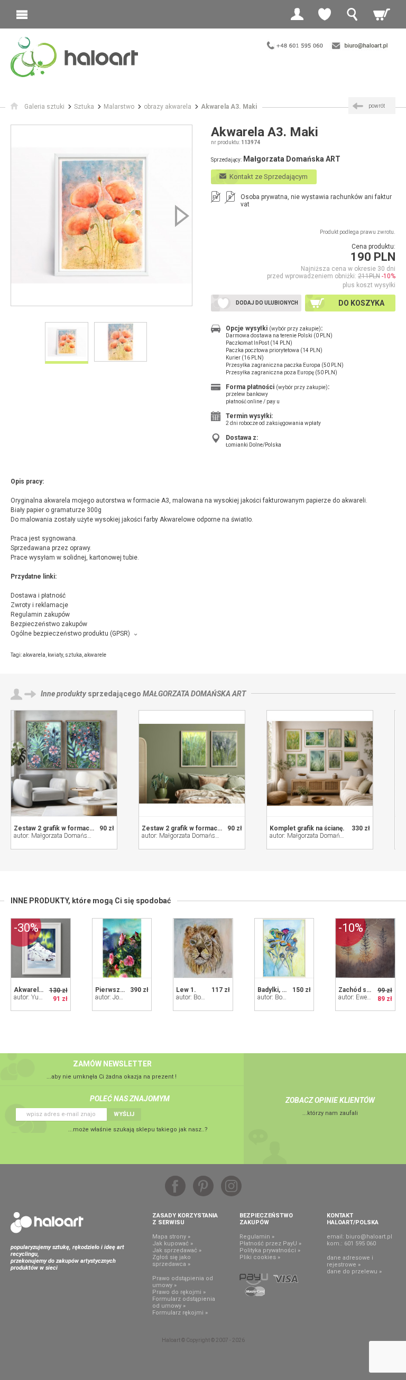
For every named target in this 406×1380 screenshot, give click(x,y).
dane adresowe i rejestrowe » (350, 1261)
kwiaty (55, 655)
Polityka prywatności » (269, 1250)
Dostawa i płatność (38, 595)
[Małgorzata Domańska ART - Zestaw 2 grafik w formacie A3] (64, 763)
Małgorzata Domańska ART (194, 693)
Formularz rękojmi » (180, 1312)
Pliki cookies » (259, 1257)
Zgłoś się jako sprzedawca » (171, 1261)
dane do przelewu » (354, 1271)
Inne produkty (63, 693)
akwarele (95, 655)
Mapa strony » (171, 1236)
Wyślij (124, 1114)
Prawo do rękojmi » (179, 1292)
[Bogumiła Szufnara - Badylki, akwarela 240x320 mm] (284, 948)
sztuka (73, 655)
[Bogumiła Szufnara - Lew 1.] (203, 948)
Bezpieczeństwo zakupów (49, 624)
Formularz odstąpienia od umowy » (183, 1302)
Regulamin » (256, 1236)
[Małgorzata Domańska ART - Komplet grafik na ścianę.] (320, 763)
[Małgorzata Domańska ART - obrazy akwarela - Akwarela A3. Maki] (101, 215)
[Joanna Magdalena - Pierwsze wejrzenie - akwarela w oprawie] (122, 948)
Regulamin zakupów (40, 614)
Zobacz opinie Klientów (330, 1100)
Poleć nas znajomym (130, 1098)
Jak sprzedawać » (176, 1250)
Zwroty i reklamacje (39, 605)
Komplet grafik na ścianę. (307, 828)
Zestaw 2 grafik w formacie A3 (59, 828)
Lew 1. (186, 990)
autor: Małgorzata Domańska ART (60, 835)
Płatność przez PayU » (270, 1243)
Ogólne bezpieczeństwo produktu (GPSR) (70, 633)
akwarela (34, 655)
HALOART (47, 1222)
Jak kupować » (172, 1243)
